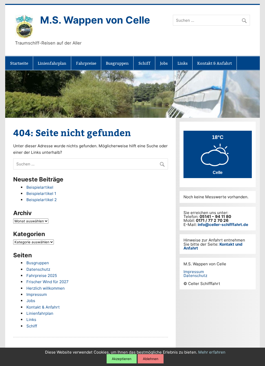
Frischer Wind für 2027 (47, 281)
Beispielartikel (39, 187)
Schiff (144, 63)
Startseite (19, 63)
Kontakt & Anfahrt (214, 63)
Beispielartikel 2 (41, 199)
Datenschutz (38, 269)
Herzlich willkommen (45, 288)
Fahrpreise (86, 63)
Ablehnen (150, 359)
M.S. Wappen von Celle (95, 20)
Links (183, 63)
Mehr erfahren (211, 352)
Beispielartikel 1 (41, 193)
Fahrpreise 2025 (41, 275)
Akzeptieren (121, 359)
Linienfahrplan (52, 63)
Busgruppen (117, 63)
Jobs (164, 63)
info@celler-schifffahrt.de (223, 224)
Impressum (36, 294)
